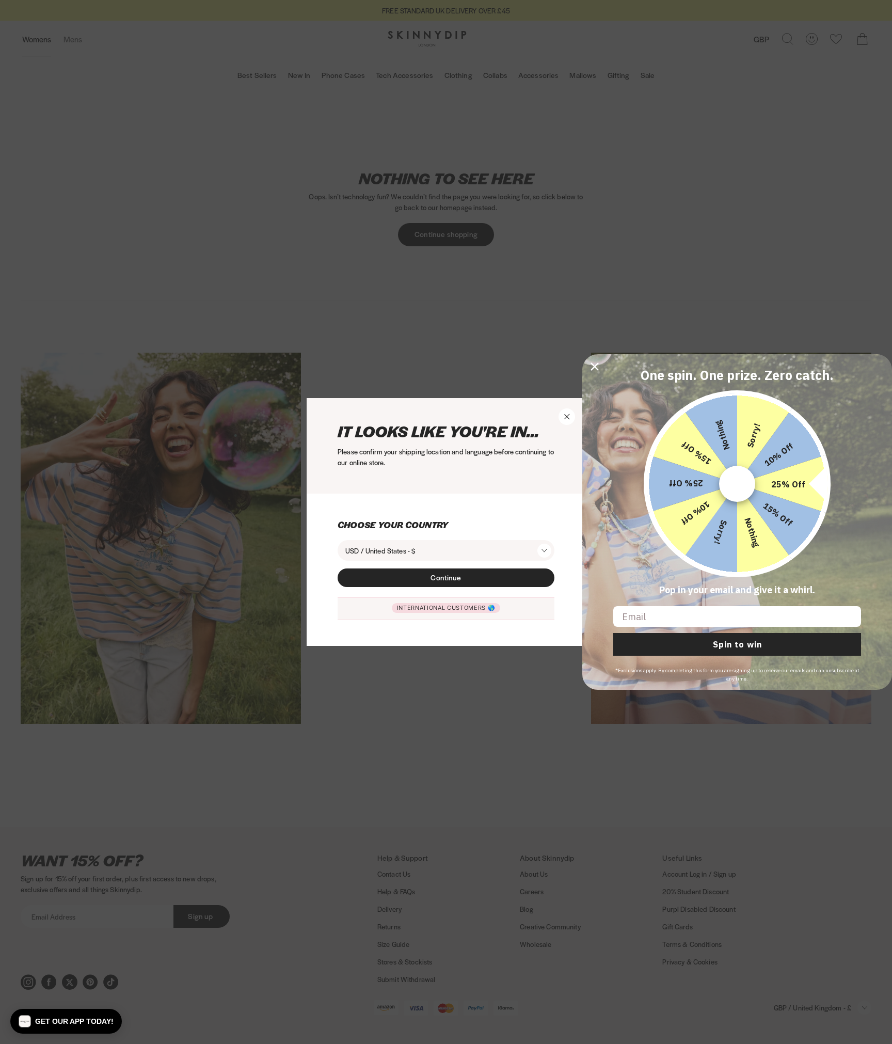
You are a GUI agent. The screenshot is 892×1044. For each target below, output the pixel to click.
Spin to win (737, 644)
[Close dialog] (594, 366)
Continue (446, 577)
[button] (66, 1021)
